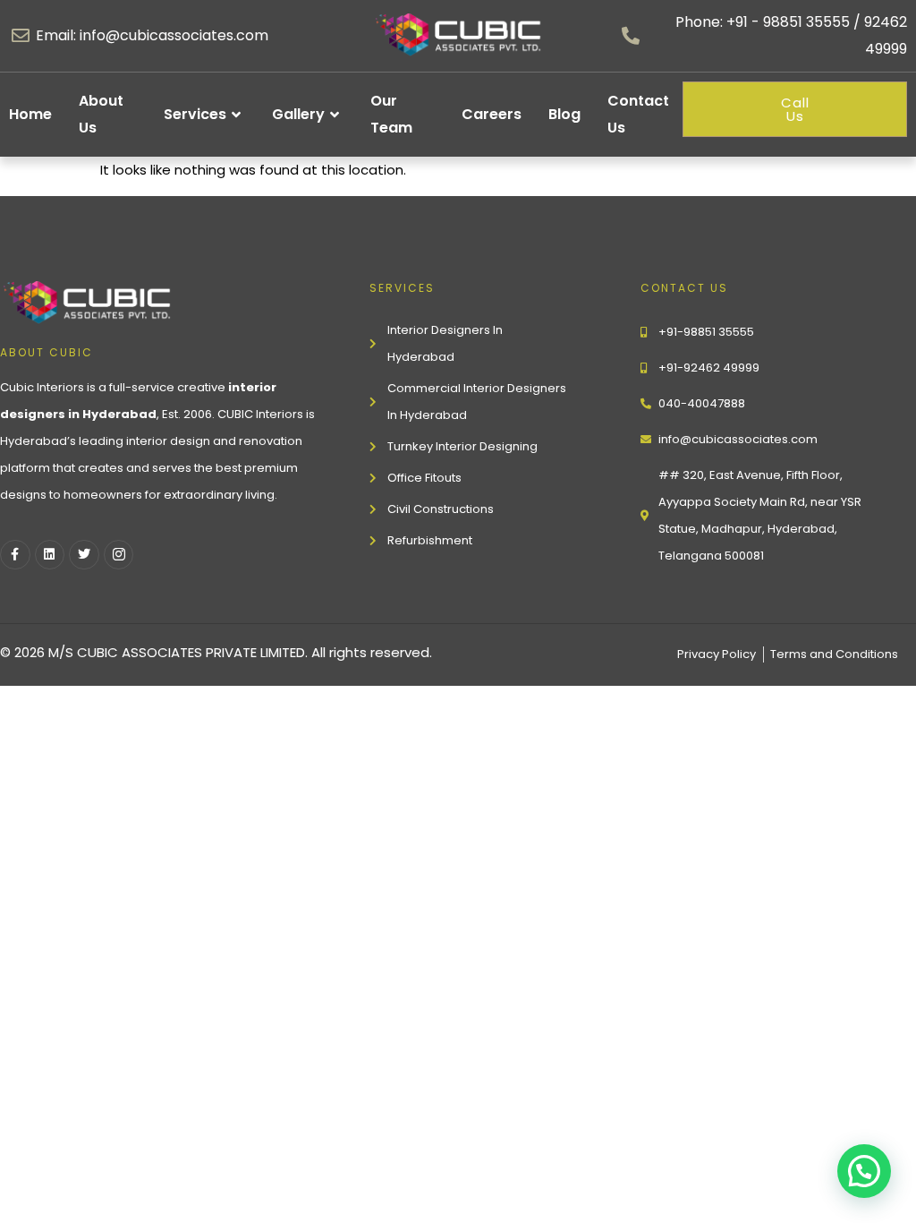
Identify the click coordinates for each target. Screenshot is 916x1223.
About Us (101, 114)
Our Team (391, 114)
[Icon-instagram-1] (119, 555)
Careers (492, 114)
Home (30, 114)
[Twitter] (84, 555)
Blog (564, 114)
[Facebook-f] (15, 555)
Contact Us (638, 114)
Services (195, 114)
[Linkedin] (50, 555)
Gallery (298, 114)
